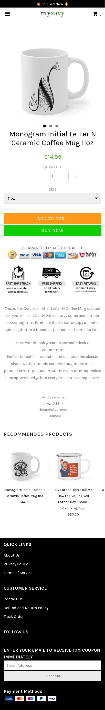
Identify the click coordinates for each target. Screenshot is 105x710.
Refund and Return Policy (26, 607)
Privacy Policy (16, 564)
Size (53, 189)
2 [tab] (50, 126)
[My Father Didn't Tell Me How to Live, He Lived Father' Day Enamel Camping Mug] (73, 466)
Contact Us (13, 599)
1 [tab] (44, 126)
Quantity (52, 167)
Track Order (14, 616)
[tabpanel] (52, 81)
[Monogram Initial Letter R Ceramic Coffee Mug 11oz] (24, 466)
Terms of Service (18, 572)
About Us (12, 555)
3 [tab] (56, 126)
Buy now (52, 230)
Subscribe (52, 676)
